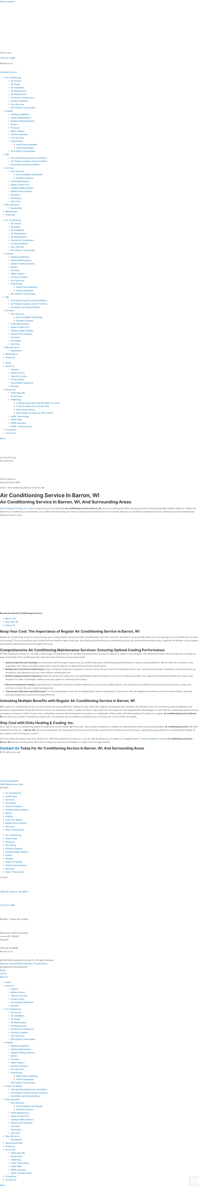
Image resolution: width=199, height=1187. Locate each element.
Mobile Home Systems (21, 191)
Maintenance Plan (13, 1143)
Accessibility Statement (22, 383)
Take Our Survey (19, 376)
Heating (9, 111)
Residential (16, 208)
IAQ (7, 154)
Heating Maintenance (21, 117)
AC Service (16, 81)
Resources (10, 389)
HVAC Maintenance (20, 181)
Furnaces (15, 127)
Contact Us (10, 433)
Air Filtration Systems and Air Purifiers (29, 161)
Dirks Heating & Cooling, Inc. (13, 508)
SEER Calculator (18, 423)
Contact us (144, 738)
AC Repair (15, 84)
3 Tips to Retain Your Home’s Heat (32, 406)
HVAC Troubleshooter (21, 426)
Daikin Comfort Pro (20, 184)
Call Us (3, 973)
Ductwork (15, 194)
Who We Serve (12, 204)
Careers (15, 369)
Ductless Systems (19, 101)
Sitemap (4, 963)
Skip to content (7, 1)
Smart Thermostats (14, 829)
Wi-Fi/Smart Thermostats (23, 107)
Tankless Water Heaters (22, 188)
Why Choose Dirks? (25, 409)
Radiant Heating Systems (23, 121)
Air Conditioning (13, 77)
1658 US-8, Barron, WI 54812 (14, 891)
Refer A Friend (18, 373)
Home (8, 363)
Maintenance (11, 211)
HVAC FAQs (16, 419)
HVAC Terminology (20, 416)
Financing (10, 214)
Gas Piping (16, 198)
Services (9, 168)
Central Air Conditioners (22, 97)
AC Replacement (19, 94)
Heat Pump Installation (27, 144)
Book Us (4, 977)
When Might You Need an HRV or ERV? (34, 413)
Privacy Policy (17, 379)
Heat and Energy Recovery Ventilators (29, 158)
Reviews (15, 386)
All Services (16, 396)
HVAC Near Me (18, 393)
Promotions (11, 429)
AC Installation (18, 87)
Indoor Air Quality (13, 819)
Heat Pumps (16, 141)
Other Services (12, 1099)
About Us (9, 366)
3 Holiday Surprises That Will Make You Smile (38, 403)
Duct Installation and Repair (29, 174)
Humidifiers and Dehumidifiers (25, 164)
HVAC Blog (16, 399)
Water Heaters (18, 131)
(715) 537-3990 (7, 58)
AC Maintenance (18, 91)
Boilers (14, 124)
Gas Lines (15, 201)
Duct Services (17, 104)
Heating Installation (20, 114)
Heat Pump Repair (25, 147)
